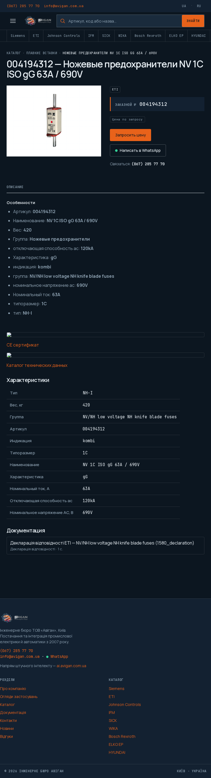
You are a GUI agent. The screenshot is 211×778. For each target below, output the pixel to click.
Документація (13, 712)
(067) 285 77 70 (23, 6)
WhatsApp (57, 656)
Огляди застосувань (19, 696)
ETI (36, 36)
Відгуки (6, 736)
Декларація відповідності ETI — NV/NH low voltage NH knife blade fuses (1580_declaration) (102, 545)
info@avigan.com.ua (64, 6)
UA (184, 6)
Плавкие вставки (41, 53)
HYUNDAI (198, 36)
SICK (106, 36)
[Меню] (13, 21)
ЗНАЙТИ (193, 21)
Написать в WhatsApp (140, 150)
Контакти (8, 720)
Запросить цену (130, 135)
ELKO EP (176, 36)
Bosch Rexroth (148, 36)
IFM (91, 36)
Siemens (18, 36)
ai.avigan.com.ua (71, 665)
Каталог (14, 53)
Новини (7, 728)
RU (199, 6)
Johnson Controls (63, 36)
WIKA (122, 36)
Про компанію (13, 688)
